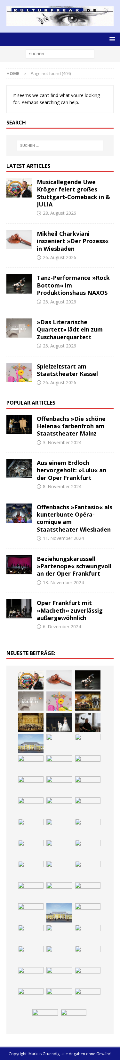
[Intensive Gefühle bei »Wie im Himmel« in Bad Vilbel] (31, 934)
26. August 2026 (59, 257)
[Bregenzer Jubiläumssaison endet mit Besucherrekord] (59, 743)
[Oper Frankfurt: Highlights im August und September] (87, 976)
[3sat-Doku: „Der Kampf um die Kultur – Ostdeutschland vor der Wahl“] (87, 722)
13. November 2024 (63, 582)
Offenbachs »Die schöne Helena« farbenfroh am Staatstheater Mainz (71, 426)
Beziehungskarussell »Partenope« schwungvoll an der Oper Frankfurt (74, 566)
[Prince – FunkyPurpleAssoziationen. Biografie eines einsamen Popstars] (31, 849)
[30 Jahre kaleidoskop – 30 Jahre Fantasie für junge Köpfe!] (31, 764)
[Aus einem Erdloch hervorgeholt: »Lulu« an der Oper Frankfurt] (19, 468)
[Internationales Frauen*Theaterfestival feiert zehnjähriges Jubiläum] (87, 934)
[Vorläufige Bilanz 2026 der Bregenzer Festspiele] (31, 807)
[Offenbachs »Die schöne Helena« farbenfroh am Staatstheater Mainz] (19, 424)
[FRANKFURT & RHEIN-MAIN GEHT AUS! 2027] (87, 955)
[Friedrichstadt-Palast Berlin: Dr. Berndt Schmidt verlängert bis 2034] (59, 955)
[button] (111, 39)
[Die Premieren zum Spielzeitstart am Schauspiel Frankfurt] (87, 870)
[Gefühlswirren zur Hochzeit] (59, 722)
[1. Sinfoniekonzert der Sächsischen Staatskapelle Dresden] (31, 722)
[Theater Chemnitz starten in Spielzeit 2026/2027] (31, 976)
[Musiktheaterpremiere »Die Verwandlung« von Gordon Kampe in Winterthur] (87, 701)
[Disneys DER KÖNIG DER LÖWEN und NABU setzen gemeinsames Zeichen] (59, 997)
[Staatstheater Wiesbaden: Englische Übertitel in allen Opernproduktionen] (59, 807)
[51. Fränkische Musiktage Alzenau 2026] (59, 764)
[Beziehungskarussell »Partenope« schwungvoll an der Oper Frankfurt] (19, 564)
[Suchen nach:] (60, 54)
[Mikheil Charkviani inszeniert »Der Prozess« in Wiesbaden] (19, 239)
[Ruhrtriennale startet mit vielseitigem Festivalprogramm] (59, 976)
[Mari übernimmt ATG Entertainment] (59, 828)
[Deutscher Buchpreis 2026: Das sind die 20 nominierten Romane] (87, 997)
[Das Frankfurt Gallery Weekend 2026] (31, 870)
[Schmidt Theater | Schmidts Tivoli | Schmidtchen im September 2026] (59, 934)
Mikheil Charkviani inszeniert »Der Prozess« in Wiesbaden (72, 241)
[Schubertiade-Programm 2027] (31, 828)
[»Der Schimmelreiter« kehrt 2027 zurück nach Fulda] (87, 828)
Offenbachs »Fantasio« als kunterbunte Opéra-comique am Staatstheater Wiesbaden (74, 518)
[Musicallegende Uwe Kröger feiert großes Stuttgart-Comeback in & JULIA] (19, 188)
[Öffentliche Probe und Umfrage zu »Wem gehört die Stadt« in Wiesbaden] (31, 743)
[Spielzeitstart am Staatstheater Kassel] (19, 372)
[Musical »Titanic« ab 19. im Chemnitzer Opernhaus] (31, 891)
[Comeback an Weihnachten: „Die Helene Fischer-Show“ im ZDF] (87, 785)
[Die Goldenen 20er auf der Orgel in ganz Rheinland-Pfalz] (73, 1018)
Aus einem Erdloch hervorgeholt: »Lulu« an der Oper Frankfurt (71, 470)
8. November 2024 (62, 486)
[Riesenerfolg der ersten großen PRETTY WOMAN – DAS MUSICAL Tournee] (59, 849)
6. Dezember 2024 (62, 626)
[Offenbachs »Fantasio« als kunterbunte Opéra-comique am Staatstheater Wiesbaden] (19, 513)
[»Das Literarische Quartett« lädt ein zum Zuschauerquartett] (19, 328)
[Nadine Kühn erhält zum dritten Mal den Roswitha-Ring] (87, 891)
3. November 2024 (62, 442)
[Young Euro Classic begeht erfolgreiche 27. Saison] (87, 912)
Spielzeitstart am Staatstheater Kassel (67, 369)
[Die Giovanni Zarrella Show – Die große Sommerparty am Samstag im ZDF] (59, 891)
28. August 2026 (59, 213)
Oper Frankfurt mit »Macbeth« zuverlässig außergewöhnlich (70, 610)
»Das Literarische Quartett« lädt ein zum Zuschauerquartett (70, 329)
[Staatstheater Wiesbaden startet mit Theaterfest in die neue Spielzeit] (59, 870)
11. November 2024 (63, 538)
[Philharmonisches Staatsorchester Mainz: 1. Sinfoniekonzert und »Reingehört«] (59, 785)
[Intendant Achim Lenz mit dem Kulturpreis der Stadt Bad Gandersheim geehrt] (31, 955)
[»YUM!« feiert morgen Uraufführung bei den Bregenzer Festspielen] (87, 849)
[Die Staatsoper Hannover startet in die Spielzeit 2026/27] (31, 785)
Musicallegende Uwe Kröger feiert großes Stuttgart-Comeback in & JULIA (73, 193)
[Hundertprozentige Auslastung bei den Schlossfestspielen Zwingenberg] (87, 764)
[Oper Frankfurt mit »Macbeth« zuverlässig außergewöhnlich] (19, 608)
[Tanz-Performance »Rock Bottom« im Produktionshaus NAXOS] (19, 283)
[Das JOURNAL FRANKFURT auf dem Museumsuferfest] (45, 1018)
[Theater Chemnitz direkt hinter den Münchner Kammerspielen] (31, 997)
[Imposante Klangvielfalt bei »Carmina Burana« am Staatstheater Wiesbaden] (87, 743)
